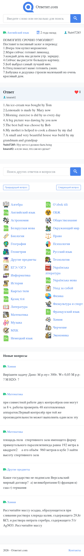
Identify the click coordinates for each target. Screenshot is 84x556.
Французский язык (66, 311)
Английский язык (18, 32)
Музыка (16, 322)
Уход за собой (62, 288)
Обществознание (64, 220)
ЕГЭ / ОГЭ (18, 267)
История (16, 283)
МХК (14, 330)
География (18, 243)
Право (57, 236)
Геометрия (18, 251)
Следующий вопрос (68, 187)
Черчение (59, 327)
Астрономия (19, 220)
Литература (19, 306)
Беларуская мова (22, 228)
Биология (17, 236)
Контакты (75, 550)
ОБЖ (56, 212)
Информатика (20, 275)
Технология (61, 259)
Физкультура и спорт (67, 303)
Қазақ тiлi (17, 298)
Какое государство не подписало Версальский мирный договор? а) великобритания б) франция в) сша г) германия (40, 482)
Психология (61, 243)
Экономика (60, 335)
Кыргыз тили (19, 291)
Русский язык (62, 251)
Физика (57, 296)
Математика (19, 314)
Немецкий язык (21, 338)
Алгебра (16, 204)
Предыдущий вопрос (16, 187)
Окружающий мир (65, 228)
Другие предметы (23, 259)
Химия (57, 319)
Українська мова (64, 280)
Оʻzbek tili (60, 204)
